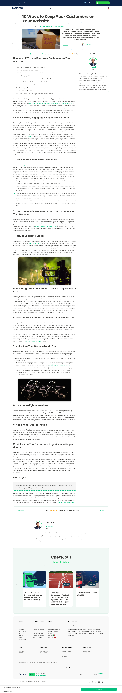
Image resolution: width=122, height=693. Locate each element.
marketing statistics (34, 243)
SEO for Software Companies (54, 629)
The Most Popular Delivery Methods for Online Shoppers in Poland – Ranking (33, 596)
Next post (102, 510)
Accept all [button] (99, 689)
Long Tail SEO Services (38, 633)
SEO (36, 3)
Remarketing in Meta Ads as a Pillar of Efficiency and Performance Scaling (83, 625)
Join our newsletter (23, 639)
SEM (39, 3)
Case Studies (60, 8)
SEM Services (21, 627)
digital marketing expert (34, 341)
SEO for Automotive (52, 625)
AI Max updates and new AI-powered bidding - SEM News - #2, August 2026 (84, 629)
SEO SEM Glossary (22, 631)
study (29, 136)
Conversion (65, 44)
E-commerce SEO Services (39, 627)
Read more (63, 689)
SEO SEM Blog (33, 26)
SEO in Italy (50, 635)
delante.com (42, 653)
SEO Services (21, 625)
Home (23, 26)
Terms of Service (48, 682)
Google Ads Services (37, 637)
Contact (100, 8)
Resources (82, 8)
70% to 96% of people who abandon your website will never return (50, 103)
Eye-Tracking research (23, 165)
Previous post (21, 510)
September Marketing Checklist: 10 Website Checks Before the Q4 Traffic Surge (84, 631)
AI (41, 3)
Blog (91, 8)
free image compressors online (59, 365)
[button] (35, 691)
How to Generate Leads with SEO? (87, 594)
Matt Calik (93, 67)
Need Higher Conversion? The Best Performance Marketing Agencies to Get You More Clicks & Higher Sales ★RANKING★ (61, 598)
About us (71, 8)
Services (33, 8)
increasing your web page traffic (45, 226)
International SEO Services (38, 625)
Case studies (21, 629)
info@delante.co (90, 3)
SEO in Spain (51, 637)
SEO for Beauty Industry (53, 627)
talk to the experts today (66, 502)
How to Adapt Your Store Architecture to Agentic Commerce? (81, 627)
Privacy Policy (40, 682)
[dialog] (61, 689)
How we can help (46, 8)
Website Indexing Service (38, 635)
